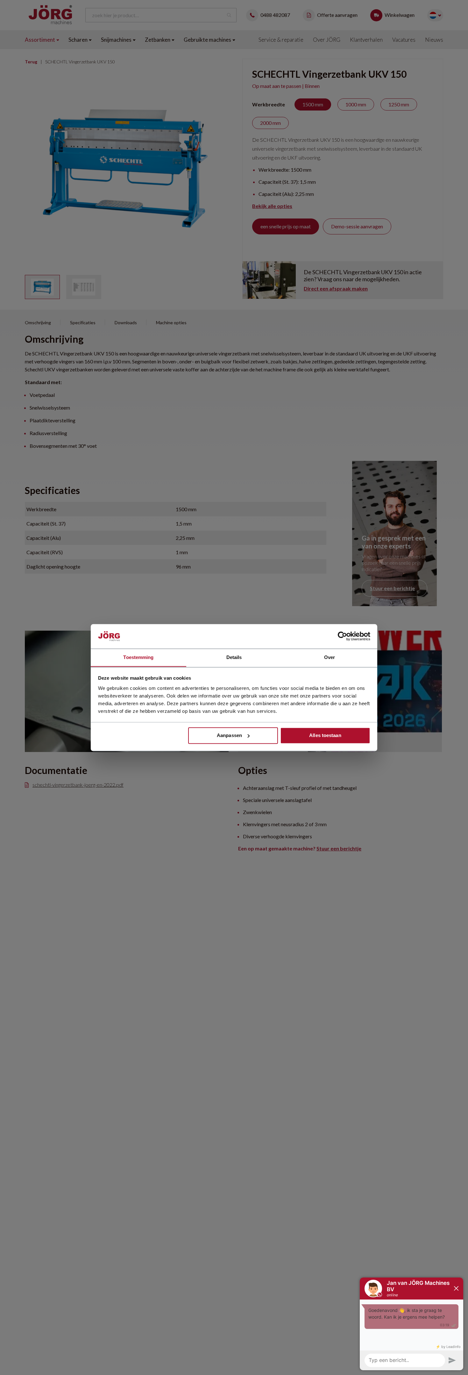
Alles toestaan (325, 735)
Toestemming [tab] (138, 657)
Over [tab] (329, 657)
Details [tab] (234, 657)
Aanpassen (229, 735)
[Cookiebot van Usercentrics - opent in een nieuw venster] (342, 636)
